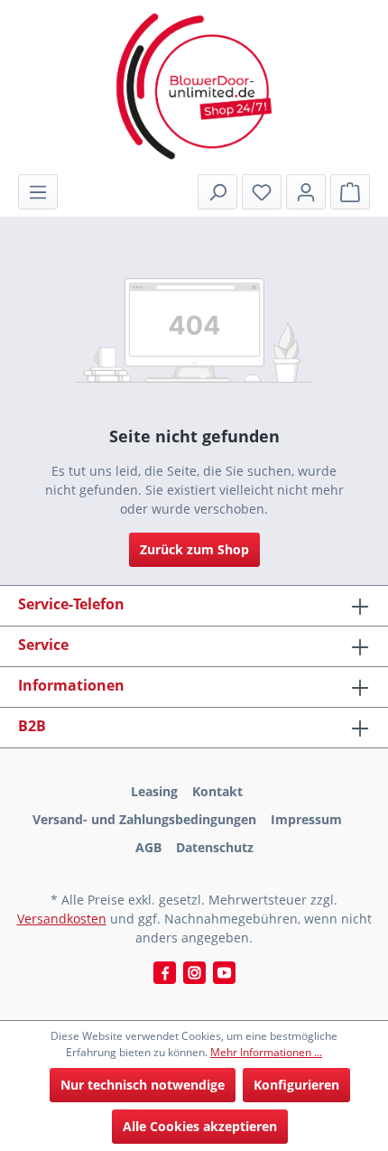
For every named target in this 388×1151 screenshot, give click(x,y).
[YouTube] (224, 972)
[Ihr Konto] (306, 191)
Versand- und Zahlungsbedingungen (144, 819)
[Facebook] (164, 972)
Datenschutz (215, 847)
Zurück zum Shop (194, 549)
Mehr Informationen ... (266, 1052)
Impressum (306, 819)
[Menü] (38, 191)
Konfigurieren (296, 1084)
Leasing (154, 791)
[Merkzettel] (262, 191)
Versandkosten (61, 918)
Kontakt (217, 791)
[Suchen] (217, 191)
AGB (148, 847)
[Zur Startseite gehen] (194, 86)
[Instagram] (194, 972)
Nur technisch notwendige (142, 1084)
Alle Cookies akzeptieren (200, 1126)
